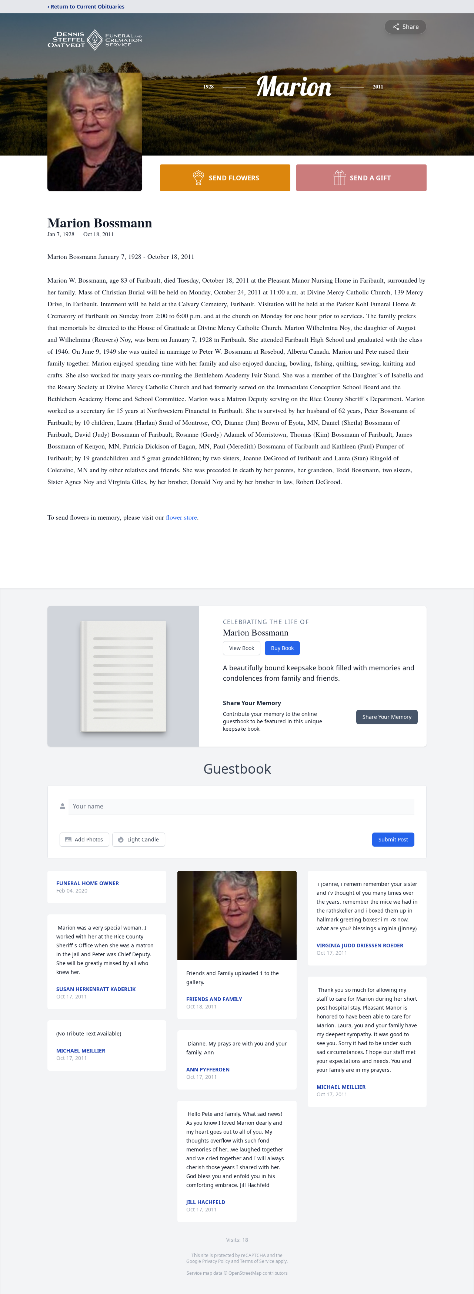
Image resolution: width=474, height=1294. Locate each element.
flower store (181, 517)
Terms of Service (257, 1261)
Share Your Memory (387, 716)
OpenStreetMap (244, 1273)
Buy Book (282, 647)
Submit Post (393, 839)
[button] (237, 915)
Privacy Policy (216, 1261)
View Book (241, 647)
